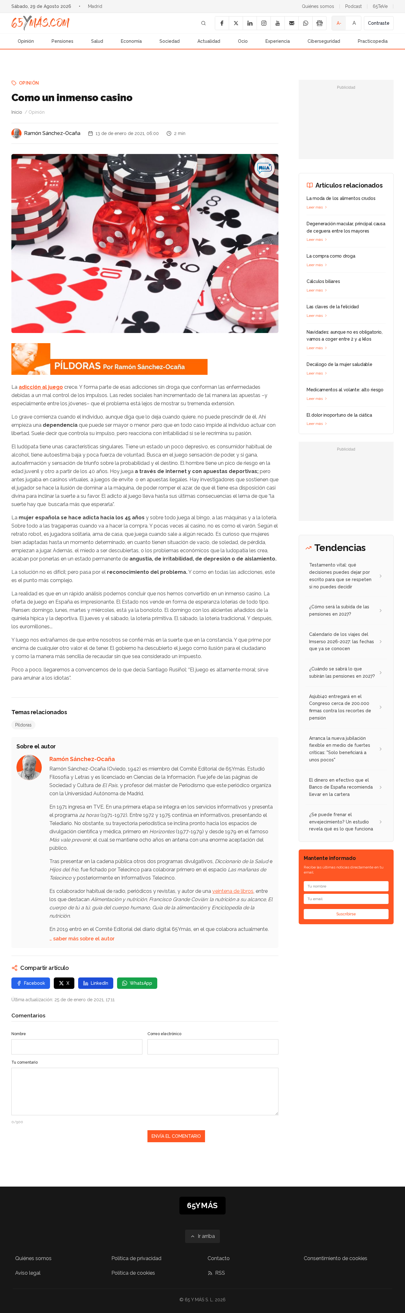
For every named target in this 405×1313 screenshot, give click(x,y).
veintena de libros (232, 891)
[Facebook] (222, 23)
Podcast (353, 6)
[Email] (291, 23)
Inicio (16, 112)
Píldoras (23, 724)
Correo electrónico (164, 1034)
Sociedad (169, 41)
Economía (131, 41)
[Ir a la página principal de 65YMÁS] (40, 23)
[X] (236, 23)
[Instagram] (264, 23)
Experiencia (277, 41)
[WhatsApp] (305, 23)
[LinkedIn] (250, 23)
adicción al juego (41, 387)
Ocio (243, 41)
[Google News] (319, 23)
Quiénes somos (318, 6)
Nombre (18, 1034)
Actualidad (208, 41)
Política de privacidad (136, 1258)
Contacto (219, 1258)
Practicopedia (373, 41)
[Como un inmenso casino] (264, 168)
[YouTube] (277, 23)
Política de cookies (133, 1273)
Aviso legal (27, 1273)
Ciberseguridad (324, 41)
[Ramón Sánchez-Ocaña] (16, 133)
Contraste (378, 23)
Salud (97, 41)
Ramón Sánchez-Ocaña (52, 133)
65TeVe (380, 6)
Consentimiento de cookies (335, 1258)
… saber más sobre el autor (82, 939)
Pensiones (62, 41)
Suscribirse (346, 914)
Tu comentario (24, 1062)
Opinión (26, 41)
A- (339, 23)
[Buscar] (203, 23)
